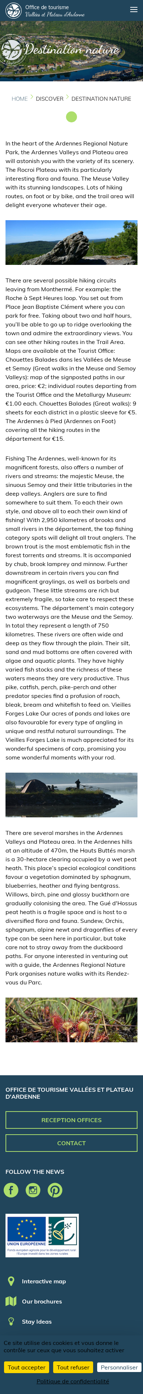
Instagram (33, 1190)
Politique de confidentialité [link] (73, 1381)
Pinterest (55, 1190)
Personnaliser (119, 1367)
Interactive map (44, 1281)
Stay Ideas (37, 1321)
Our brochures (42, 1301)
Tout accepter (26, 1367)
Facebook (11, 1190)
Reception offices (71, 1120)
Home (20, 98)
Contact (71, 1143)
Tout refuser (73, 1367)
